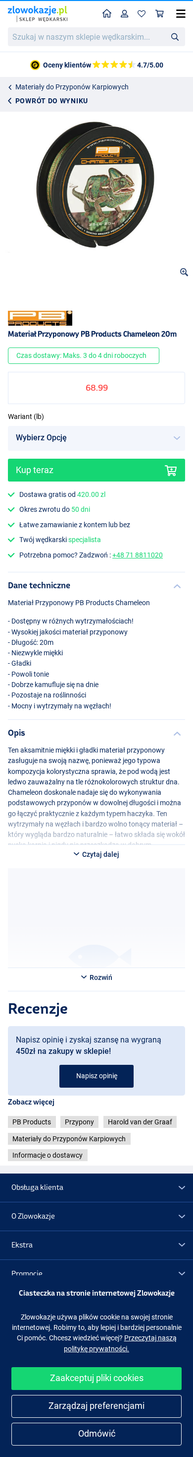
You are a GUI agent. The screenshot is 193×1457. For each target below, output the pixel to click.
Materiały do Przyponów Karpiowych (72, 87)
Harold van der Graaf (140, 1122)
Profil (124, 14)
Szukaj (174, 36)
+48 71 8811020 (137, 555)
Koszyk (160, 14)
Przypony (79, 1122)
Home (107, 14)
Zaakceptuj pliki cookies (97, 1378)
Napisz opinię (96, 1076)
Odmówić (96, 1433)
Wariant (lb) (26, 416)
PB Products (31, 1122)
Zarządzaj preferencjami (96, 1405)
